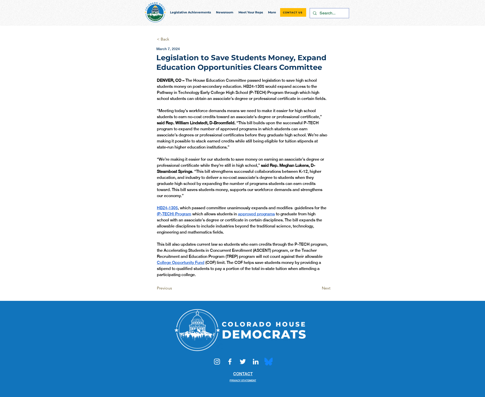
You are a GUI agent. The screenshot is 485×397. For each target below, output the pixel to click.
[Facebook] (230, 362)
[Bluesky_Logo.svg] (268, 362)
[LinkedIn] (256, 362)
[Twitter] (243, 362)
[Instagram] (217, 362)
